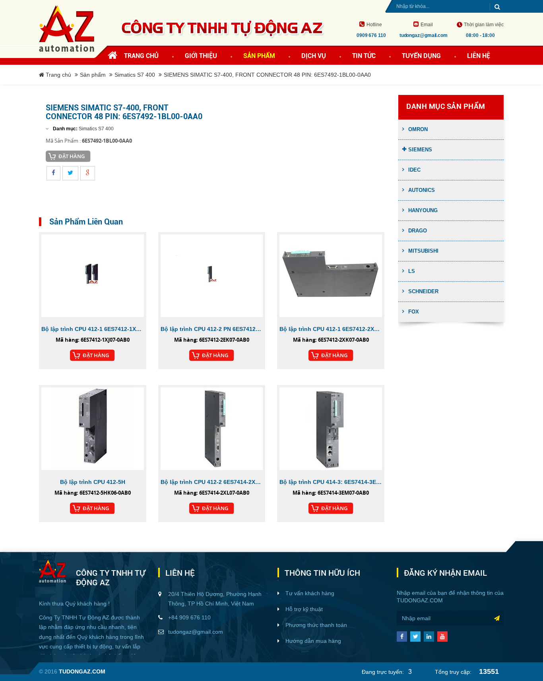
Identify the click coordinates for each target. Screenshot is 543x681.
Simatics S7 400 (134, 75)
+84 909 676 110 (189, 617)
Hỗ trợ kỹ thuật (304, 609)
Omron (418, 129)
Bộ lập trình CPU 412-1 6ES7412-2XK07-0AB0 (330, 329)
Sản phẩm (93, 75)
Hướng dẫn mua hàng (313, 641)
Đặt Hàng (71, 156)
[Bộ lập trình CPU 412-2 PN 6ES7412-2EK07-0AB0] (212, 275)
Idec (414, 170)
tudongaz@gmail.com (195, 632)
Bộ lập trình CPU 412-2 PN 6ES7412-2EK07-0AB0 (212, 329)
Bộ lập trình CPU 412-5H (92, 482)
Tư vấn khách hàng (309, 593)
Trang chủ (141, 56)
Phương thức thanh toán (316, 625)
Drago (417, 231)
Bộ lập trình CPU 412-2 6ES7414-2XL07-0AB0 (212, 482)
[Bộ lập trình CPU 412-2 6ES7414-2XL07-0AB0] (212, 428)
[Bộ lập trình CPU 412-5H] (92, 428)
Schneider (423, 291)
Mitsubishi (423, 251)
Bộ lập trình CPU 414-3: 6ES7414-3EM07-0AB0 (330, 482)
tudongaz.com (420, 600)
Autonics (421, 190)
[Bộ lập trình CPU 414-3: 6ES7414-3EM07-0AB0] (330, 428)
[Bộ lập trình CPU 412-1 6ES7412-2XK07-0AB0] (330, 275)
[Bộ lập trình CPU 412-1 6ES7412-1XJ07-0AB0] (92, 275)
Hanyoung (423, 210)
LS (411, 271)
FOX (413, 312)
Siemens (420, 150)
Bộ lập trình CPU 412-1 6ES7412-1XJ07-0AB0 (92, 329)
